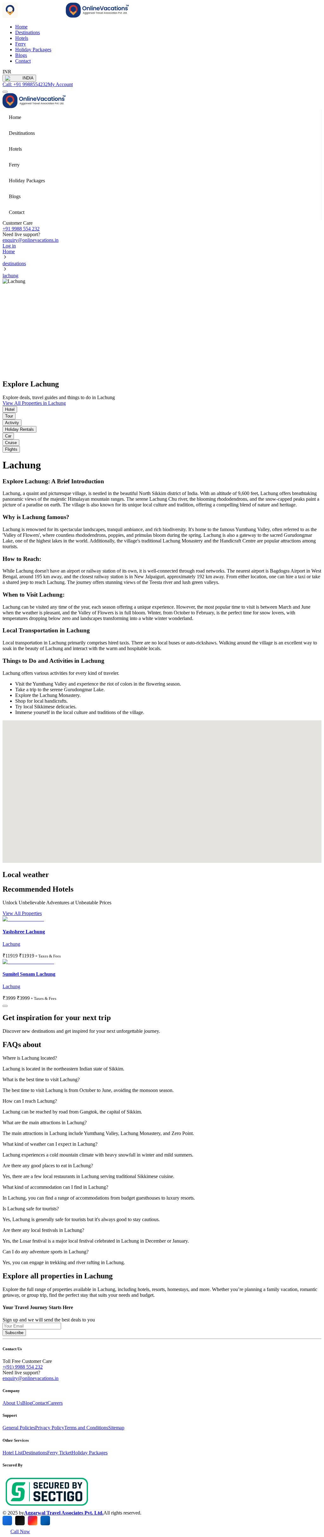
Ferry (20, 44)
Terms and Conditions (86, 1427)
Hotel (10, 409)
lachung (10, 275)
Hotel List (12, 1452)
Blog (27, 1403)
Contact (23, 61)
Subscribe (14, 1332)
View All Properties (22, 913)
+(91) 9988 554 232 (23, 1367)
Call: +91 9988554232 (25, 84)
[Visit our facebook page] (7, 1520)
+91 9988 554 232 (21, 228)
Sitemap (116, 1427)
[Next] (5, 1006)
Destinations (27, 32)
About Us (12, 1403)
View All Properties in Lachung (34, 403)
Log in (9, 245)
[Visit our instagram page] (32, 1520)
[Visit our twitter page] (20, 1520)
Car (8, 436)
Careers (55, 1403)
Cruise (11, 442)
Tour (9, 416)
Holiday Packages (33, 49)
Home (9, 251)
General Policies (19, 1427)
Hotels (21, 38)
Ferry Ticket (59, 1452)
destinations (14, 263)
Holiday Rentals (19, 429)
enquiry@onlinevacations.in (31, 240)
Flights (11, 449)
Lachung (11, 944)
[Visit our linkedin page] (45, 1520)
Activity (12, 422)
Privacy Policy (49, 1427)
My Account (60, 84)
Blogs (21, 55)
